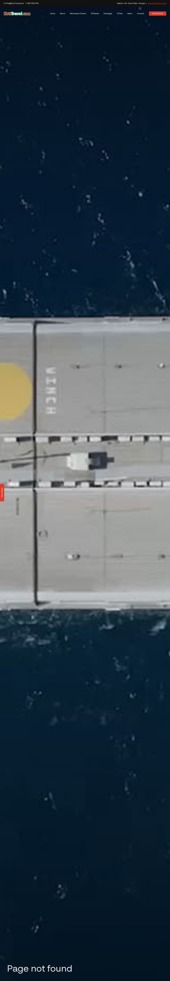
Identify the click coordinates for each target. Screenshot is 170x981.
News (129, 13)
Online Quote (157, 13)
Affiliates (95, 13)
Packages (108, 13)
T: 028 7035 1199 (32, 3)
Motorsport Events (78, 13)
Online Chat (2, 493)
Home (52, 13)
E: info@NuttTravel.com (14, 3)
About (62, 13)
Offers (120, 13)
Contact (140, 13)
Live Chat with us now (157, 3)
